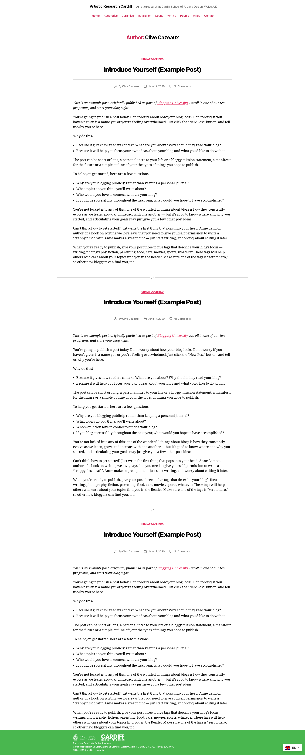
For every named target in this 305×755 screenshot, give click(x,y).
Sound (159, 15)
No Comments (182, 86)
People (184, 15)
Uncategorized (152, 59)
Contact (209, 15)
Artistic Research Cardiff (111, 6)
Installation (144, 15)
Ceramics (128, 15)
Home (96, 15)
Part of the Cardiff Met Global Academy (92, 743)
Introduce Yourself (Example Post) (152, 69)
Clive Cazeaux (130, 86)
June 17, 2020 (156, 86)
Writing (171, 15)
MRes (196, 15)
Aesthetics (111, 15)
